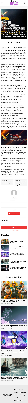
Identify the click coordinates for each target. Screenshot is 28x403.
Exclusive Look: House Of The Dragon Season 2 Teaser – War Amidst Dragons (18, 241)
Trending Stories (14, 25)
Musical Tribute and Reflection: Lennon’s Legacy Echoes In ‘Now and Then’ (18, 248)
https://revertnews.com (14, 199)
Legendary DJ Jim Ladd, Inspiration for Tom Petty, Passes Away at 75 (18, 268)
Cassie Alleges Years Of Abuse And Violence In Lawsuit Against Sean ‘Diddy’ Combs (20, 184)
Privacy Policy (16, 230)
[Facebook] (9, 213)
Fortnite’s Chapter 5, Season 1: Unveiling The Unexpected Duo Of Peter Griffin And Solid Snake (17, 255)
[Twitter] (12, 213)
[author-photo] (2, 303)
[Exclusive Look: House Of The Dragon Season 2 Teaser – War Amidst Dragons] (5, 241)
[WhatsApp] (18, 213)
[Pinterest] (15, 213)
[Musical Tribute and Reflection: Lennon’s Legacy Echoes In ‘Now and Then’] (5, 248)
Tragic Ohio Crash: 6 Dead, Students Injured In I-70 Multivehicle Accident (7, 183)
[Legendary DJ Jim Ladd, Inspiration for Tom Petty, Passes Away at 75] (5, 268)
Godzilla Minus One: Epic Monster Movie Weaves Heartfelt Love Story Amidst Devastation (18, 261)
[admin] (14, 193)
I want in (13, 227)
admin (14, 40)
